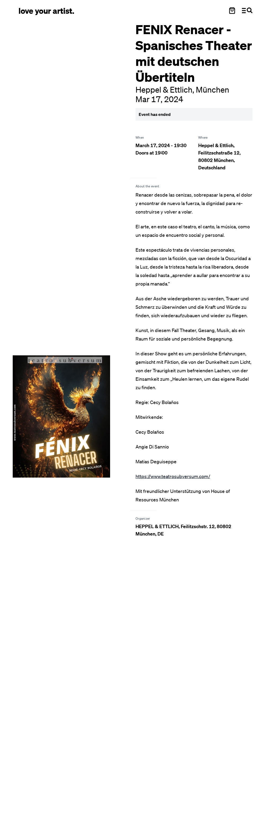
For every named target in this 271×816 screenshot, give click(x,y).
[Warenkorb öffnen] (232, 10)
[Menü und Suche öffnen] (247, 11)
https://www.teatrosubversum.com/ (173, 476)
